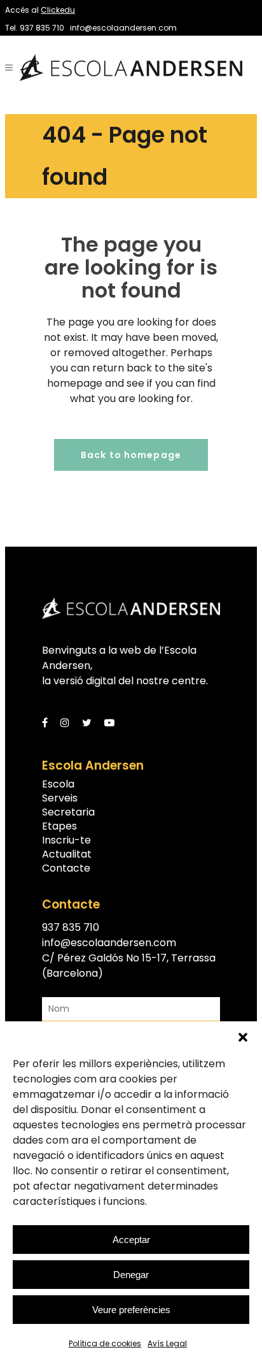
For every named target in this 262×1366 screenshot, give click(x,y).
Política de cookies (105, 1343)
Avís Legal (167, 1343)
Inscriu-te (66, 840)
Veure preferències (131, 1309)
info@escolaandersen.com (123, 27)
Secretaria (68, 812)
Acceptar (131, 1239)
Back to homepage (131, 455)
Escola (58, 784)
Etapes (59, 826)
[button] (243, 1037)
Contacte (66, 868)
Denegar (131, 1274)
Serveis (60, 798)
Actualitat (67, 854)
